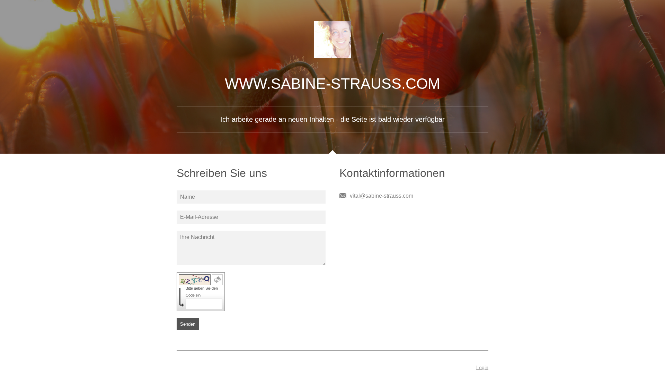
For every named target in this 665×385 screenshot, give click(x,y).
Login (482, 367)
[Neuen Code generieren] (217, 279)
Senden (187, 324)
